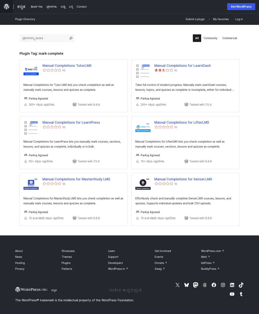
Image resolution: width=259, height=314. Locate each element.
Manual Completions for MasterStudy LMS (76, 179)
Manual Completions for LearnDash (182, 66)
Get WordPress (241, 6)
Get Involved (163, 250)
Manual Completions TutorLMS (67, 66)
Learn (111, 250)
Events (159, 256)
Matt (205, 256)
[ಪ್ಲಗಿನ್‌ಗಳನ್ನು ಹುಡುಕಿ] (71, 38)
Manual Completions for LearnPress (71, 122)
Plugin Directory (25, 19)
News (18, 256)
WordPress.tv (118, 268)
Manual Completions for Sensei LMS (183, 179)
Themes (67, 256)
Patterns (67, 268)
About (19, 250)
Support (113, 256)
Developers (115, 262)
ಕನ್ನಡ (54, 290)
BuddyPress (210, 268)
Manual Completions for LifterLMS (181, 122)
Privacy (19, 268)
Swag (160, 268)
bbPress (208, 262)
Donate (161, 262)
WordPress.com (212, 250)
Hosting (20, 262)
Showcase (68, 250)
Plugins (66, 262)
